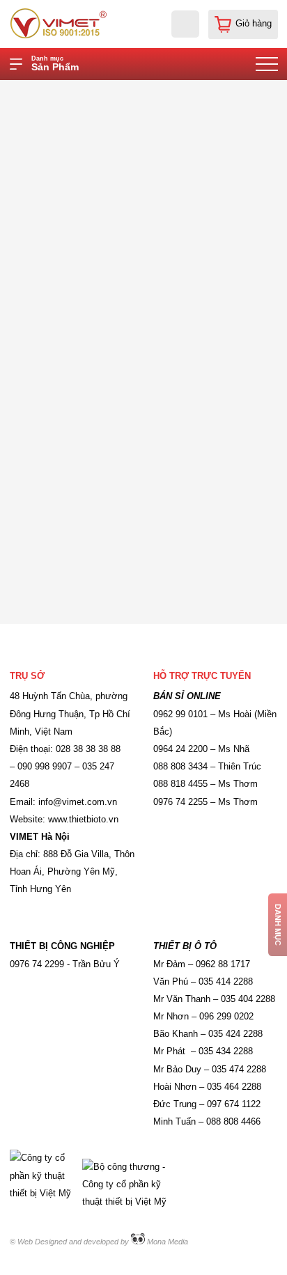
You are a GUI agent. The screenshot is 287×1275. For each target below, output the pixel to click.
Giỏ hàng (253, 24)
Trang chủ (99, 92)
